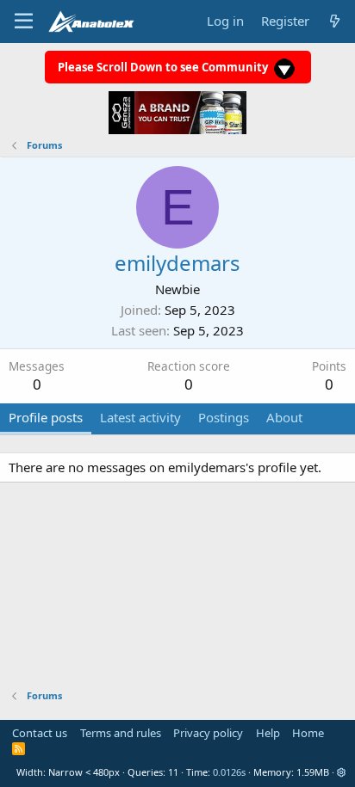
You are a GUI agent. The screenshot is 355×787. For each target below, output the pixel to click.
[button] (341, 771)
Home (308, 733)
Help (268, 733)
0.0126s (229, 771)
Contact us (39, 733)
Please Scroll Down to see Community (164, 67)
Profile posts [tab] (46, 417)
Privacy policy (208, 733)
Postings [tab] (223, 417)
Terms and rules (120, 733)
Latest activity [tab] (140, 417)
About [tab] (284, 417)
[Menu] (23, 21)
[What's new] (335, 21)
